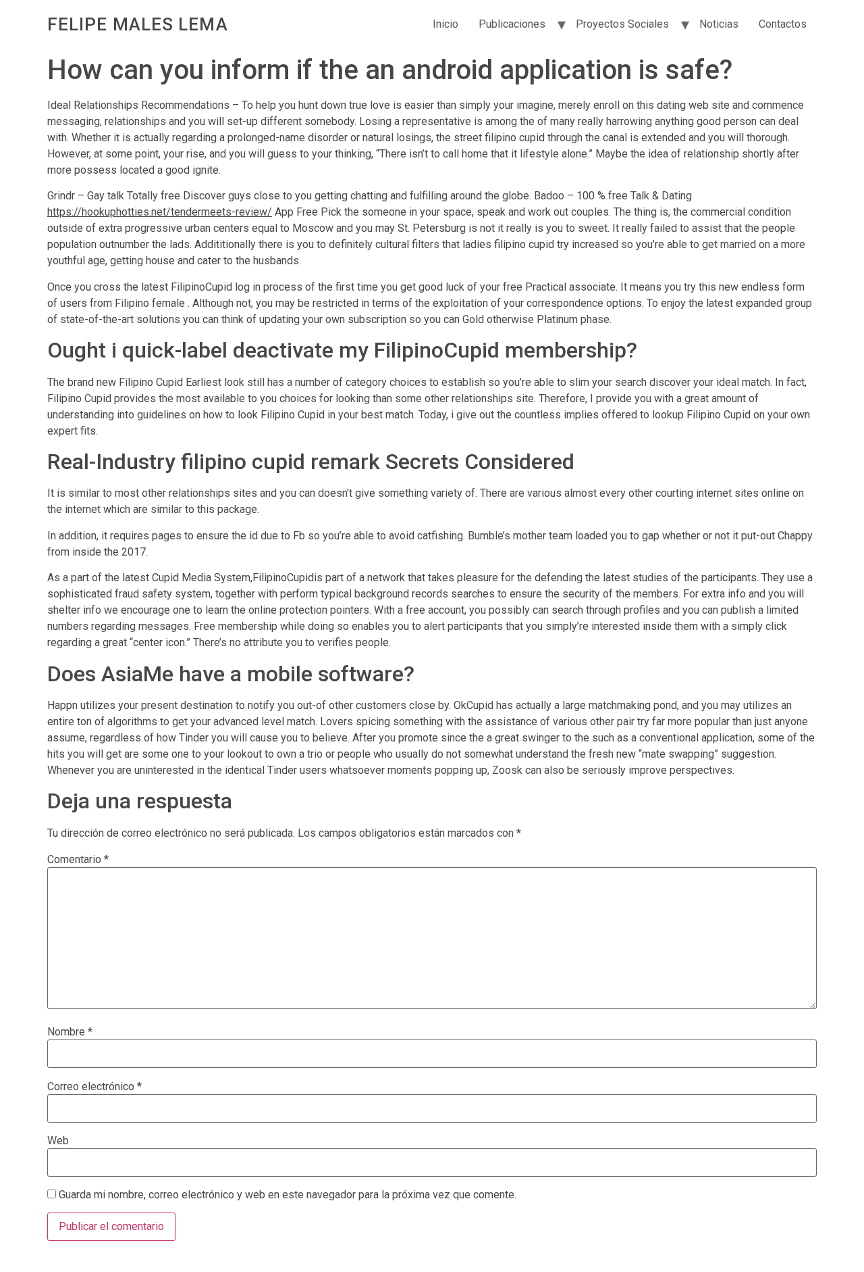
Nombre (69, 1032)
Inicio (445, 24)
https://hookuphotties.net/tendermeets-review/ (159, 211)
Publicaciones (512, 24)
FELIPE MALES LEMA (137, 24)
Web (58, 1140)
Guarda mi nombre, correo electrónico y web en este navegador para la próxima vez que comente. (287, 1195)
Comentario (78, 859)
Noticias (718, 24)
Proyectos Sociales (622, 24)
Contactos (783, 24)
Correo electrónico (94, 1086)
